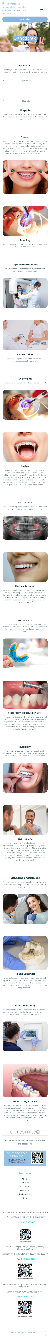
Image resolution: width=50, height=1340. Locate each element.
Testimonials (24, 1194)
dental (36, 756)
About (25, 1179)
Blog (25, 1198)
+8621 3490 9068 (27, 1296)
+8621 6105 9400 (27, 1222)
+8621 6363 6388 (27, 1259)
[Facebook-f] (46, 1331)
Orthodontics (25, 1186)
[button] (42, 9)
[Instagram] (46, 1335)
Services (25, 1182)
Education (24, 1190)
